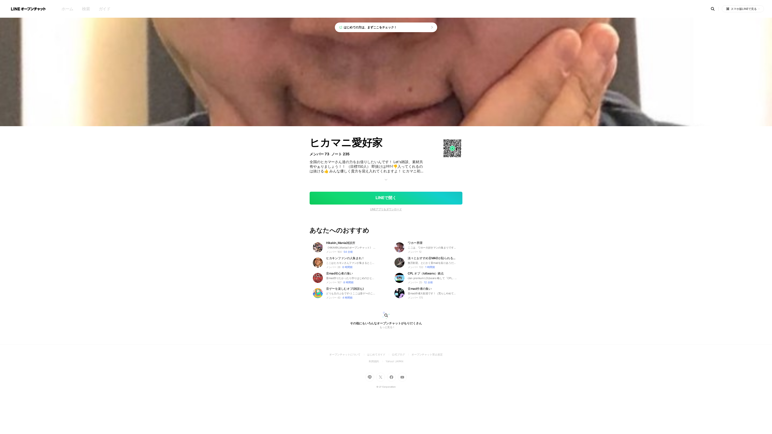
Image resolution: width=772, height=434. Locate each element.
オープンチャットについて (348, 354)
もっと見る (386, 327)
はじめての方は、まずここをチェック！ (370, 27)
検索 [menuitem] (86, 8)
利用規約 (377, 361)
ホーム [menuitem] (67, 8)
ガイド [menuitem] (105, 8)
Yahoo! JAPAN (394, 361)
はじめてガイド (379, 354)
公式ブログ (401, 354)
